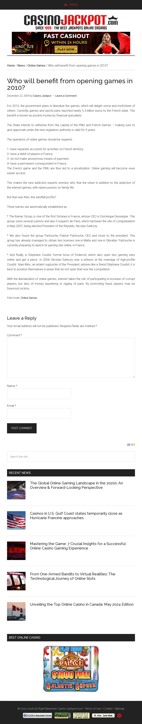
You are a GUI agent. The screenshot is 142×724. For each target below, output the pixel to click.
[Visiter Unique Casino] (71, 53)
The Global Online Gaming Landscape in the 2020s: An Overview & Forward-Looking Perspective (76, 485)
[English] (129, 445)
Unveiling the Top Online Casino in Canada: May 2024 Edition (81, 604)
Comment (14, 335)
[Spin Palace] (71, 691)
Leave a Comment (66, 95)
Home (11, 65)
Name (12, 386)
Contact (107, 708)
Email (11, 405)
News (21, 65)
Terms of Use (93, 708)
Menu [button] (74, 4)
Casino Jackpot (71, 21)
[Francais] (133, 445)
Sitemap (119, 708)
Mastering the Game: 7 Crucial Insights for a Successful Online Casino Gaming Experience (78, 546)
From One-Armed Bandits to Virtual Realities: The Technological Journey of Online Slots (72, 576)
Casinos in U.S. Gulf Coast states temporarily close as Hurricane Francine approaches (76, 515)
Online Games (36, 65)
